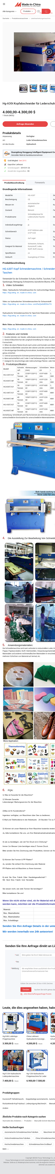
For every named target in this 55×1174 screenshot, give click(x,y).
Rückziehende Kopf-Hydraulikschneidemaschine (14, 1103)
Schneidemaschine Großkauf (40, 1144)
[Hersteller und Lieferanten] (27, 4)
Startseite (6, 18)
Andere (5, 1108)
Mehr (5, 1149)
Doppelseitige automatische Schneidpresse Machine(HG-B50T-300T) (37, 1099)
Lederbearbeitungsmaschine (40, 18)
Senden (26, 989)
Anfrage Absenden (25, 124)
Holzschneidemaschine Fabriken (17, 1138)
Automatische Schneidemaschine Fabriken (21, 1132)
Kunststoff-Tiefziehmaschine (14, 1099)
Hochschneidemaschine (14, 1144)
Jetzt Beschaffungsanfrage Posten (35, 994)
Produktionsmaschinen (20, 18)
